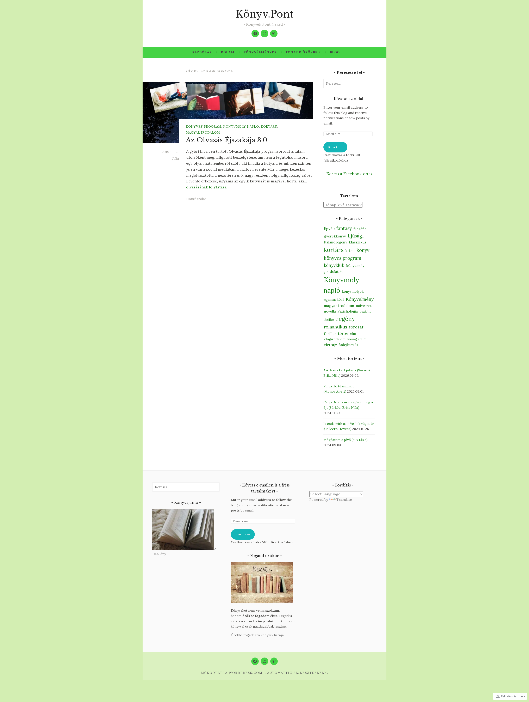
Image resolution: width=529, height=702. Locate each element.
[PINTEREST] (274, 661)
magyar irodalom (203, 132)
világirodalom (335, 339)
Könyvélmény (360, 299)
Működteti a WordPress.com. (232, 673)
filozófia (360, 229)
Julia (175, 158)
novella (330, 311)
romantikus (335, 327)
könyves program (203, 126)
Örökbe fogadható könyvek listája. (258, 635)
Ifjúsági (355, 236)
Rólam (227, 52)
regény (345, 318)
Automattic (279, 673)
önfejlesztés (348, 345)
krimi (350, 250)
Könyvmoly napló (241, 126)
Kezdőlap (202, 52)
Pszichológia (347, 311)
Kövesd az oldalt (349, 99)
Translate (344, 499)
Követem (335, 147)
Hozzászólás (196, 199)
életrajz (330, 344)
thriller (330, 333)
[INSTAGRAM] (264, 661)
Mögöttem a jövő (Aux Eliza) (345, 440)
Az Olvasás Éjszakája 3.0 (226, 140)
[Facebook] (255, 33)
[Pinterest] (274, 33)
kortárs (269, 126)
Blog (335, 52)
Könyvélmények (260, 52)
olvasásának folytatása (206, 187)
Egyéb (329, 228)
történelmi (347, 333)
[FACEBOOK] (255, 661)
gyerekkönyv (335, 236)
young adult (356, 339)
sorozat (356, 327)
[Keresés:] (349, 83)
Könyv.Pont (264, 14)
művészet (364, 305)
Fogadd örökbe (301, 52)
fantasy (344, 228)
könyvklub (334, 265)
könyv (362, 250)
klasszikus (357, 242)
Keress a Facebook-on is (349, 174)
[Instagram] (264, 33)
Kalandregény (335, 242)
